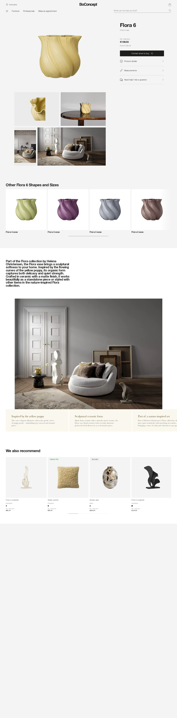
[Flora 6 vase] (26, 209)
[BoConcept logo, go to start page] (88, 4)
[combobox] (142, 10)
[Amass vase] (110, 477)
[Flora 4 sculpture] (26, 477)
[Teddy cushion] (68, 477)
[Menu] (6, 11)
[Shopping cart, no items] (169, 4)
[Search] (170, 10)
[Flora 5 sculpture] (151, 477)
